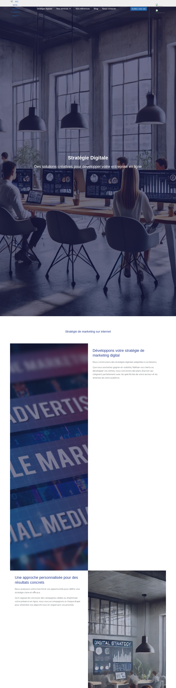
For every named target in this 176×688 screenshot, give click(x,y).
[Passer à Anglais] (160, 6)
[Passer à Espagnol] (160, 12)
